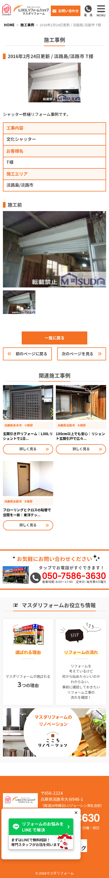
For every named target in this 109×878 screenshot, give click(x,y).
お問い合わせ (68, 11)
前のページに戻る (31, 353)
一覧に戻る (55, 337)
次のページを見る (77, 353)
